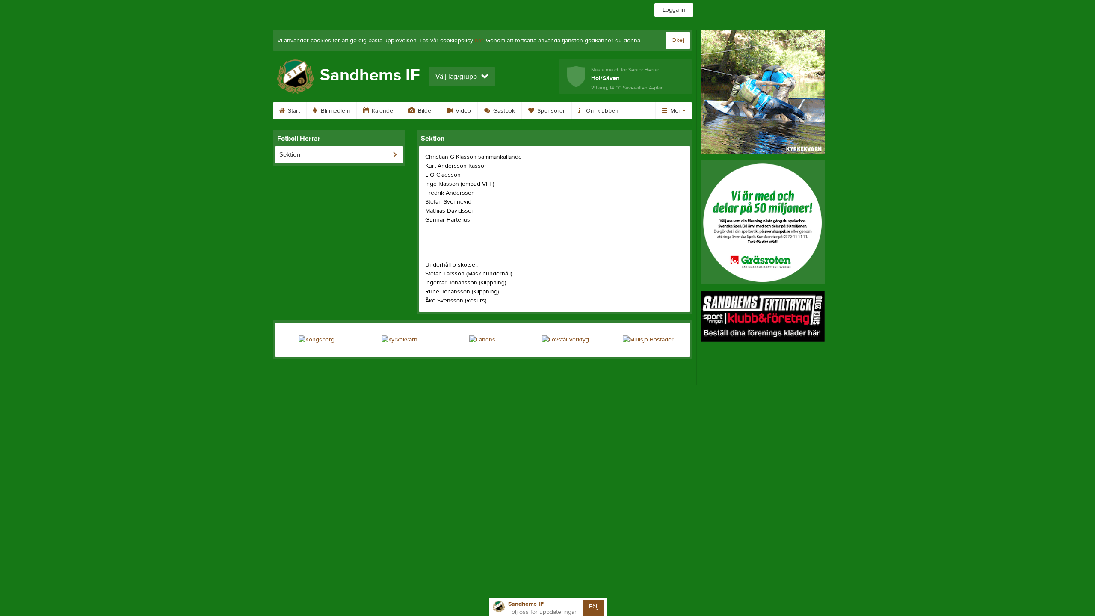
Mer (675, 111)
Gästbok (503, 111)
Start (293, 111)
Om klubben (601, 111)
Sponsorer (550, 111)
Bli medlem (334, 111)
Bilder (424, 111)
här (479, 40)
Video (462, 111)
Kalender (382, 111)
